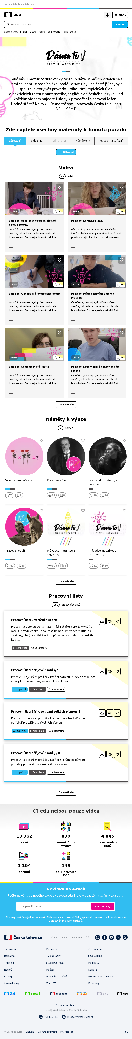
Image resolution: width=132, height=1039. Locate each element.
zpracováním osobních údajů (65, 920)
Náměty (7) (82, 141)
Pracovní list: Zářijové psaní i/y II (35, 753)
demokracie (54, 31)
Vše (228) (15, 141)
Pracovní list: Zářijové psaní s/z (34, 670)
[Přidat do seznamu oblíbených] (59, 187)
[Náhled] (109, 621)
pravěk (24, 31)
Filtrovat (68, 152)
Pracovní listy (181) (111, 141)
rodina (42, 31)
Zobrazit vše (66, 404)
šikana (33, 31)
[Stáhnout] (102, 621)
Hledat (120, 24)
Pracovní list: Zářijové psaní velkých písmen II (45, 711)
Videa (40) (37, 141)
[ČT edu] (12, 16)
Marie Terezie (69, 31)
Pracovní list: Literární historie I (35, 620)
